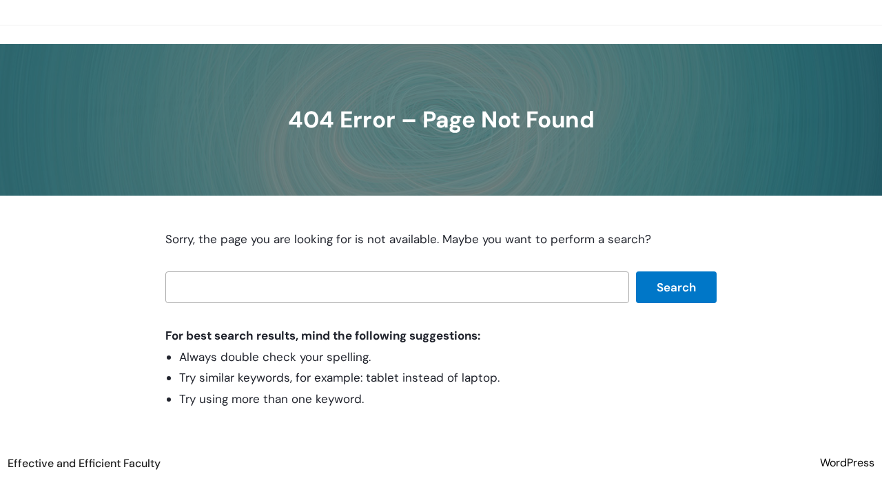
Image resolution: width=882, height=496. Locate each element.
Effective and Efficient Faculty (84, 463)
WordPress (847, 462)
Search (676, 287)
